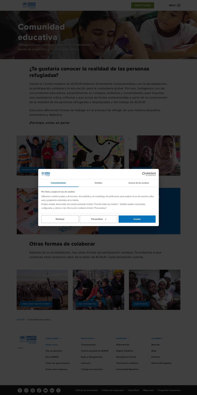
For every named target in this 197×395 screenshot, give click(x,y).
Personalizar (97, 219)
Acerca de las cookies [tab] (138, 183)
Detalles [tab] (98, 183)
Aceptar (137, 219)
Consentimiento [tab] (58, 183)
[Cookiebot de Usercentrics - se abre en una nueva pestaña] (144, 174)
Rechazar (60, 219)
